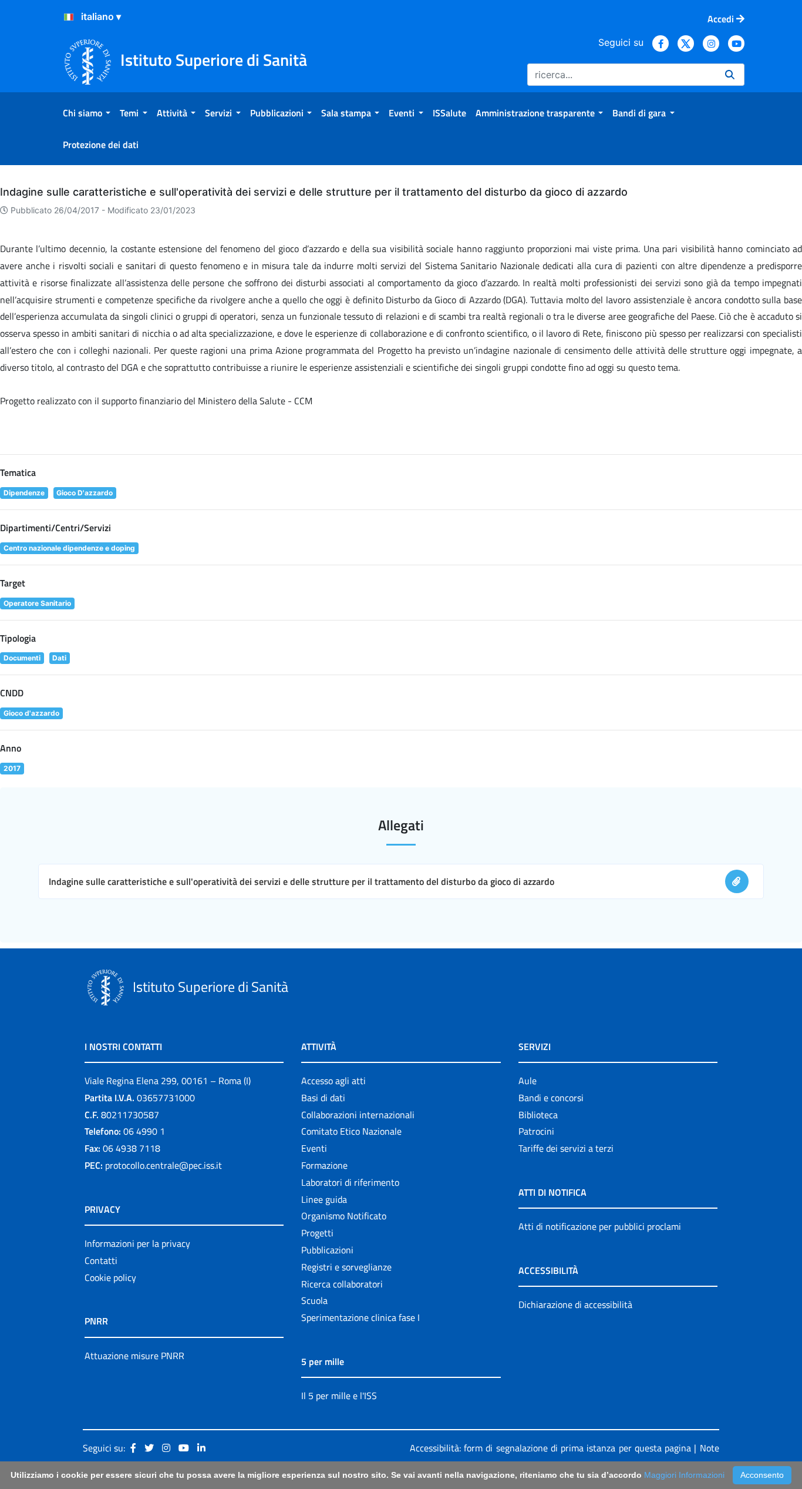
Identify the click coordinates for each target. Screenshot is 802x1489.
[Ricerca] (729, 74)
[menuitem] (86, 113)
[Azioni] (69, 17)
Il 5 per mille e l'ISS (339, 1396)
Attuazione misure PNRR (134, 1356)
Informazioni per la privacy (137, 1243)
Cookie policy (110, 1277)
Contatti (101, 1260)
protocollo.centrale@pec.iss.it (163, 1165)
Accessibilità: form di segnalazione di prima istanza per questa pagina (550, 1448)
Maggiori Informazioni (684, 1475)
